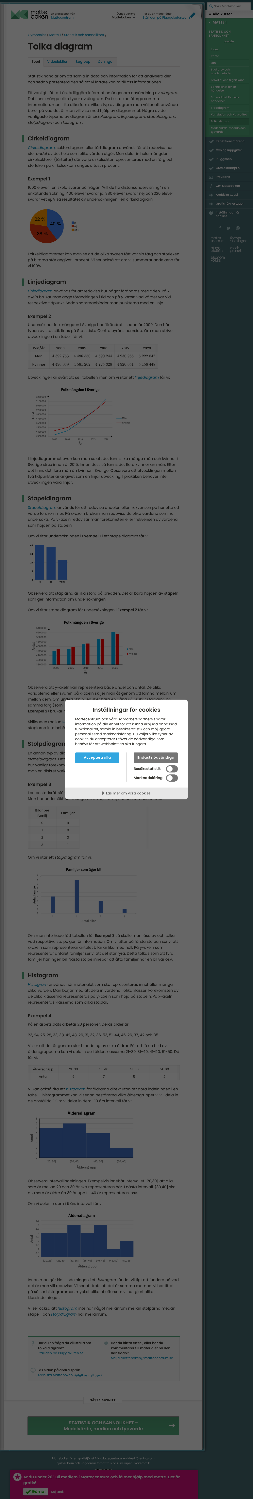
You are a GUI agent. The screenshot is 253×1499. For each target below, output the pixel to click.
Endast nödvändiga (155, 757)
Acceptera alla (97, 757)
